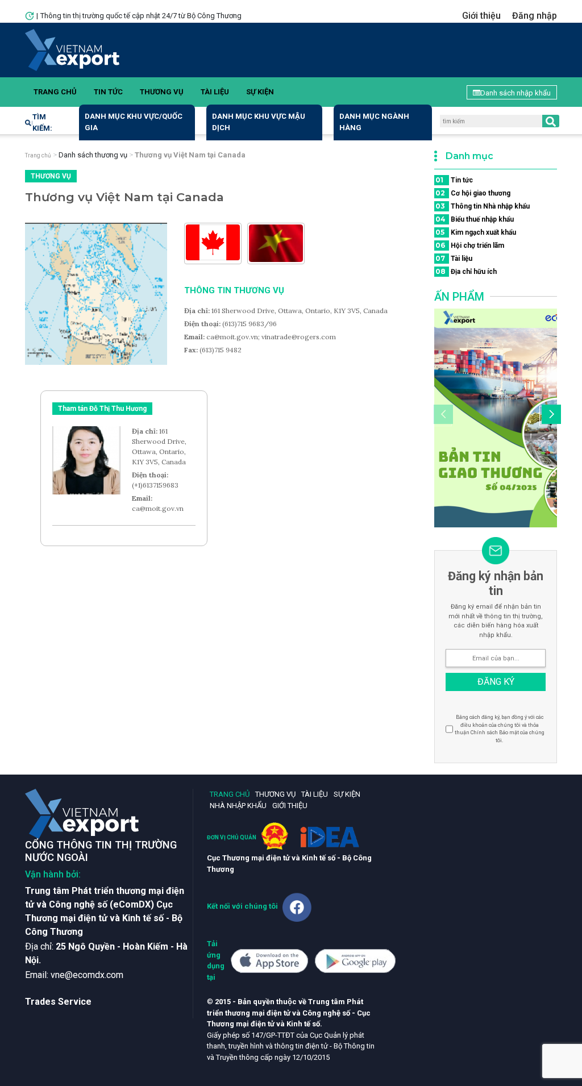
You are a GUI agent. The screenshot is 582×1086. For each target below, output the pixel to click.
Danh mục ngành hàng (374, 122)
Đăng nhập (534, 15)
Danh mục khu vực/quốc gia (133, 122)
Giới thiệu (481, 15)
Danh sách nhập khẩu (515, 93)
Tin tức (108, 92)
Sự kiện (260, 92)
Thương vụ (162, 92)
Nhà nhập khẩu (238, 805)
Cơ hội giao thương (472, 193)
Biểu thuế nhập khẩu (474, 219)
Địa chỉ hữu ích (466, 271)
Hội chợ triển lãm (469, 245)
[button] (549, 416)
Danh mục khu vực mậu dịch (258, 122)
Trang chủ (55, 92)
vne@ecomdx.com (87, 975)
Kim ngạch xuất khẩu (475, 232)
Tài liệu (215, 92)
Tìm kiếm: (42, 122)
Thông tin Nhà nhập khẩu (482, 206)
